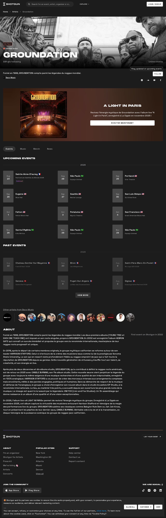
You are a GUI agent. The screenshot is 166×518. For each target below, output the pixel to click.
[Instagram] (142, 80)
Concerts (7, 473)
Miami (39, 465)
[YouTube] (154, 80)
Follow (157, 74)
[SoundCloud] (148, 80)
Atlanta (40, 461)
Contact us (74, 457)
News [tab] (49, 148)
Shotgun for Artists (13, 457)
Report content (77, 461)
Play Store (34, 490)
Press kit (7, 461)
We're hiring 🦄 (10, 465)
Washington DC (43, 457)
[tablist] (83, 148)
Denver (39, 469)
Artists (15, 12)
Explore (83, 4)
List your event (151, 437)
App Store (14, 490)
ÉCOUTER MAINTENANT (122, 123)
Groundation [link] (28, 12)
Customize (144, 507)
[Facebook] (160, 80)
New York (40, 453)
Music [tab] (23, 148)
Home (5, 12)
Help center (75, 453)
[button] (158, 74)
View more (83, 295)
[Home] (11, 4)
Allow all (130, 507)
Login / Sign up (154, 4)
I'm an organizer (11, 453)
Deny (158, 507)
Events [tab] (9, 148)
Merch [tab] (36, 148)
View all (40, 473)
